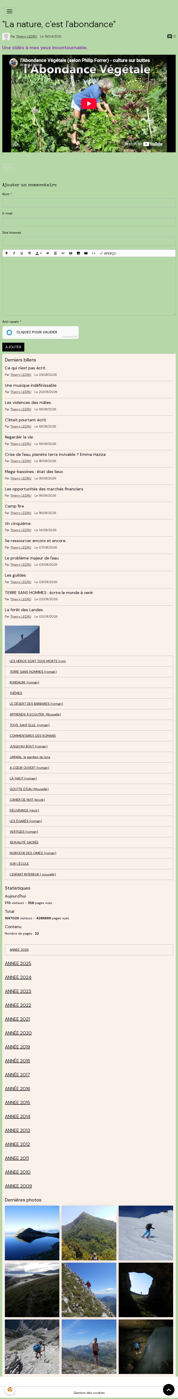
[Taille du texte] (29, 253)
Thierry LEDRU (26, 36)
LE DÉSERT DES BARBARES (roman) (36, 704)
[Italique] (14, 253)
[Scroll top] (169, 1390)
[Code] (94, 253)
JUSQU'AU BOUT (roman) (29, 746)
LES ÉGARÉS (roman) (26, 821)
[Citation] (48, 253)
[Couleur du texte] (38, 253)
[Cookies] (10, 1389)
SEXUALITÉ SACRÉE (24, 842)
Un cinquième (18, 523)
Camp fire (14, 506)
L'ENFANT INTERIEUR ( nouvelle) (33, 874)
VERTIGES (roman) (24, 832)
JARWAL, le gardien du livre (30, 757)
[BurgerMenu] (9, 11)
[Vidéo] (86, 253)
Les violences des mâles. (28, 402)
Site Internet (11, 232)
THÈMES (16, 693)
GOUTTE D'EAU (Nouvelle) (29, 789)
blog (8, 167)
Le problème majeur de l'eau (32, 558)
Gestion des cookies (89, 1393)
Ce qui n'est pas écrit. (25, 368)
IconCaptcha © (69, 336)
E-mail (7, 213)
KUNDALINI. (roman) (24, 682)
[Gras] (6, 253)
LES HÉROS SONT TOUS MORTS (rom (38, 661)
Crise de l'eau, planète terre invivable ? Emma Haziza (55, 454)
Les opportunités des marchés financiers (44, 489)
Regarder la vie (19, 437)
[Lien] (63, 253)
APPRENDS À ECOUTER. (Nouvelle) (35, 714)
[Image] (78, 253)
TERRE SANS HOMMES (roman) (33, 672)
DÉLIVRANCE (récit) (24, 810)
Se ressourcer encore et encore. (35, 540)
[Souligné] (22, 253)
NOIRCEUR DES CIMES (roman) (33, 853)
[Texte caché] (71, 253)
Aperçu (109, 253)
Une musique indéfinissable (31, 385)
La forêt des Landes (24, 609)
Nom (6, 194)
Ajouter (13, 347)
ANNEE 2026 (19, 950)
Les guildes (15, 575)
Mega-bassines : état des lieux (34, 471)
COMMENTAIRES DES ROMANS (33, 736)
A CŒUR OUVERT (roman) (29, 768)
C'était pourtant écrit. (26, 419)
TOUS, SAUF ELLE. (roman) (30, 725)
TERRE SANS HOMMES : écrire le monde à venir (49, 592)
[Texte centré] (55, 253)
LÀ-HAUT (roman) (23, 778)
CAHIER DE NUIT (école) (27, 800)
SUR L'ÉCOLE (19, 864)
